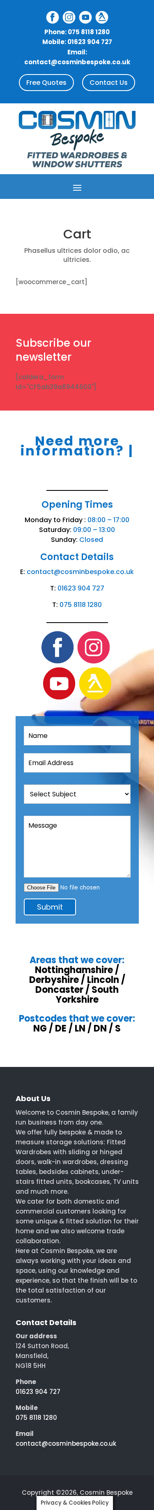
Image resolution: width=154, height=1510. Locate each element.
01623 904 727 (80, 588)
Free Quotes (46, 82)
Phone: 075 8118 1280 (77, 32)
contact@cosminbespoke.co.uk (80, 571)
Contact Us (109, 82)
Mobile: (77, 41)
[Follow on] (52, 17)
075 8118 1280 (81, 604)
